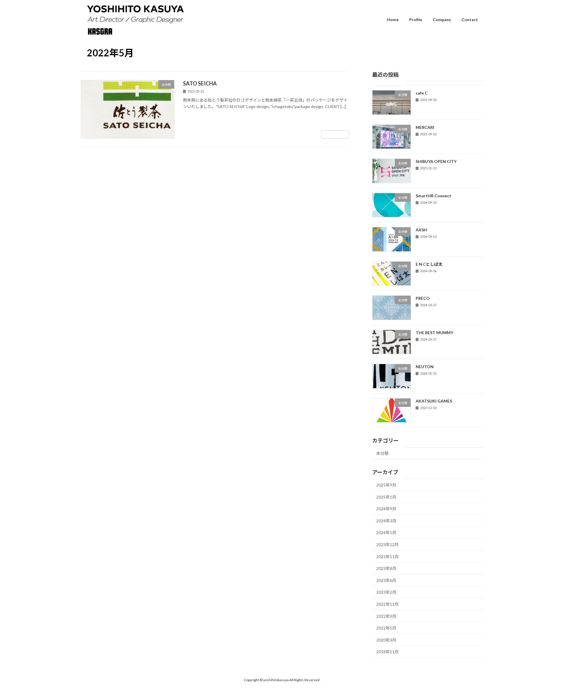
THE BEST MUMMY (434, 332)
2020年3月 (386, 639)
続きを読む (335, 134)
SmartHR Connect (433, 195)
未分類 (382, 453)
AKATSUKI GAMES (434, 400)
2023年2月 (386, 592)
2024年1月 (386, 532)
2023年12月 (387, 544)
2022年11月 (387, 604)
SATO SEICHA (200, 83)
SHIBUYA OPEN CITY (436, 161)
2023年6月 (386, 580)
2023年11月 (387, 556)
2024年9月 (386, 508)
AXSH (421, 230)
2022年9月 (386, 616)
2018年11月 (387, 651)
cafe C (422, 92)
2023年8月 (386, 568)
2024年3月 (386, 520)
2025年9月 (386, 485)
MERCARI (425, 127)
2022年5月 (386, 628)
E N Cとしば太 (429, 264)
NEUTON (425, 366)
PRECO (423, 298)
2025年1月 (386, 496)
